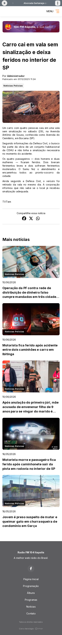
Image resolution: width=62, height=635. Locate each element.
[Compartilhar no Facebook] (24, 218)
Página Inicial (31, 579)
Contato (30, 613)
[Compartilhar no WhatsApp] (38, 218)
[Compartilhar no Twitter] (31, 218)
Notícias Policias (13, 85)
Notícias (31, 606)
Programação (31, 586)
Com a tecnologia (26, 629)
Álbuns (31, 592)
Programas (31, 599)
